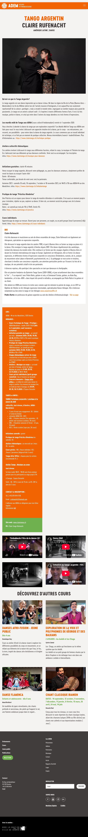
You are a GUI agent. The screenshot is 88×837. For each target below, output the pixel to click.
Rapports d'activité (51, 764)
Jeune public (6, 749)
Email (3, 789)
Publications (6, 753)
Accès (47, 760)
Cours (4, 745)
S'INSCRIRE (81, 786)
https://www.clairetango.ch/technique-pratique (33, 138)
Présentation (49, 743)
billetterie (7, 758)
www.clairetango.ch (19, 523)
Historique (48, 753)
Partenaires (49, 750)
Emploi (47, 771)
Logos (47, 767)
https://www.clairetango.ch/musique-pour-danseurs (26, 156)
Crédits (63, 806)
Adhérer (48, 746)
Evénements (6, 742)
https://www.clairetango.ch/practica (20, 210)
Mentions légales (51, 806)
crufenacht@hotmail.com (18, 499)
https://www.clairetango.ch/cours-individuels (28, 224)
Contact (48, 757)
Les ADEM (49, 739)
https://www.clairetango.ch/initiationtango (31, 186)
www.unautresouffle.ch (48, 291)
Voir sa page (74, 295)
